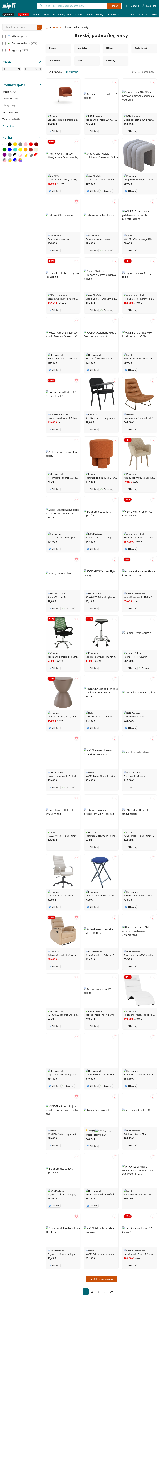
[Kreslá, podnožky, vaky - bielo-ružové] (20, 155)
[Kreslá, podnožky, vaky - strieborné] (10, 155)
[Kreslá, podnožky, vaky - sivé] (20, 144)
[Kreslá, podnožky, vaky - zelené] (4, 150)
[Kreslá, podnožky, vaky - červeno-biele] (36, 155)
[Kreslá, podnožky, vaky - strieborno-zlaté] (10, 160)
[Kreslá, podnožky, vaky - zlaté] (15, 144)
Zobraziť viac (9, 126)
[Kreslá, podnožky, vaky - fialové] (4, 155)
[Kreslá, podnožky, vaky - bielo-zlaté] (26, 155)
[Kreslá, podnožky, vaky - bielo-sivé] (31, 155)
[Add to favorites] (76, 82)
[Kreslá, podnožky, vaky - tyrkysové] (15, 150)
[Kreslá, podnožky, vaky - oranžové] (26, 150)
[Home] (9, 6)
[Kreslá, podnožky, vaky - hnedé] (31, 150)
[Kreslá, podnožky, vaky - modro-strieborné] (15, 160)
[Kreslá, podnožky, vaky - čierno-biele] (15, 155)
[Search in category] (39, 27)
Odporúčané (70, 72)
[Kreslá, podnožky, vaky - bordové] (36, 144)
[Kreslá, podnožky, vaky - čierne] (10, 144)
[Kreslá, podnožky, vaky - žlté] (20, 150)
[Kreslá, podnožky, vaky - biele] (4, 144)
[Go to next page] (117, 1291)
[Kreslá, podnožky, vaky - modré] (10, 150)
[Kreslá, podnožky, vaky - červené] (31, 144)
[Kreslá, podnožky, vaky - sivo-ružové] (4, 160)
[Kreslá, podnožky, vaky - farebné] (20, 160)
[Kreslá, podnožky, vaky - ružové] (26, 144)
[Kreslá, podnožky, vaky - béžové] (36, 150)
